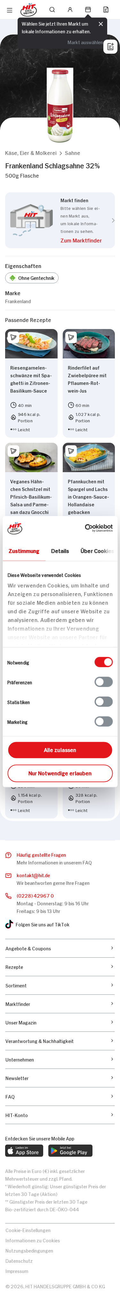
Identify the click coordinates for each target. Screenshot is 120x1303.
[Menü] (9, 10)
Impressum (16, 1271)
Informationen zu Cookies (32, 1240)
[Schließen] (100, 24)
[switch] (103, 682)
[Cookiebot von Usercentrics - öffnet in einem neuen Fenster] (85, 528)
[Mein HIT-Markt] (88, 9)
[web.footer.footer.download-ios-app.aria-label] (24, 1151)
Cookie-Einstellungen (28, 1230)
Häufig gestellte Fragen (41, 854)
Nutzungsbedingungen (29, 1250)
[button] (31, 152)
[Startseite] (28, 10)
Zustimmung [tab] (23, 550)
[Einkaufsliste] (106, 9)
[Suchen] (52, 9)
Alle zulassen (60, 749)
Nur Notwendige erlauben (60, 772)
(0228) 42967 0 (35, 895)
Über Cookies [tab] (97, 550)
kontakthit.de (33, 875)
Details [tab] (60, 550)
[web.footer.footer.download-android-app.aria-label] (70, 1151)
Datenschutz (19, 1260)
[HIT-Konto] (70, 9)
